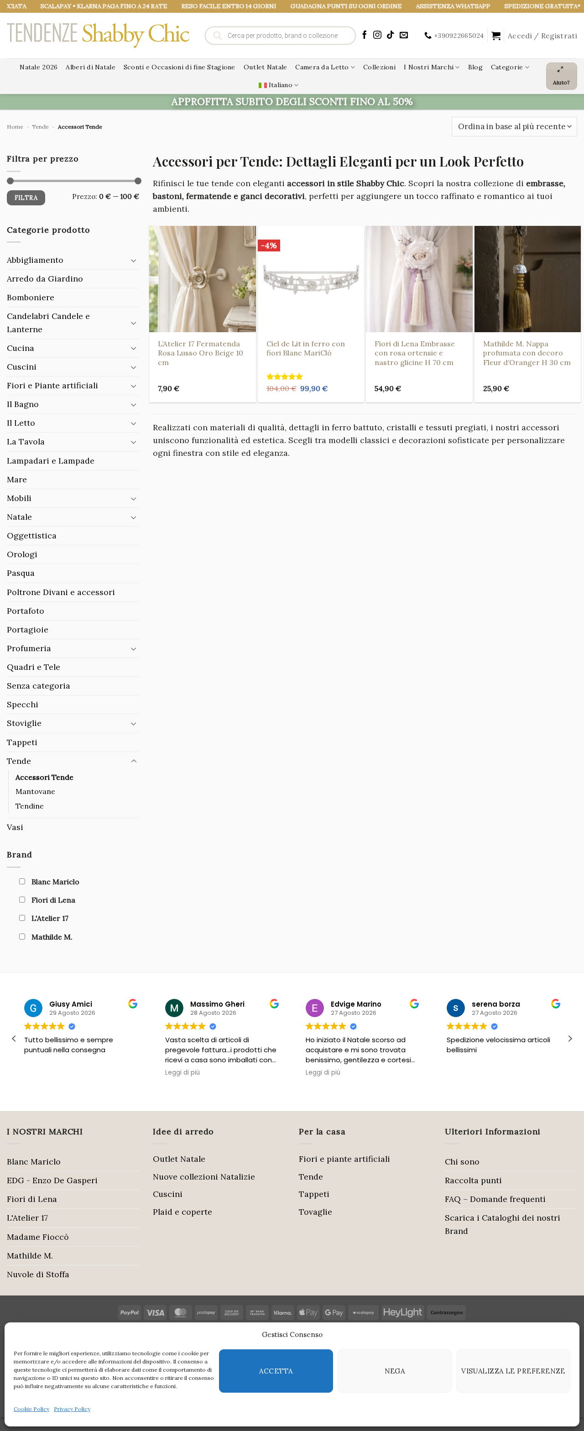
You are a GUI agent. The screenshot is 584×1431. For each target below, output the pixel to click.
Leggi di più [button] (182, 1073)
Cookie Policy (31, 1408)
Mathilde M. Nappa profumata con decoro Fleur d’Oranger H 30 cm (527, 353)
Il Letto (21, 423)
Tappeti (22, 742)
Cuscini (21, 366)
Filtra (26, 198)
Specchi (22, 704)
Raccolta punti (473, 1180)
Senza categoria (38, 685)
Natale (19, 517)
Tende (40, 126)
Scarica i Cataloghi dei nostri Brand (502, 1224)
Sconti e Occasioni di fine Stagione (179, 67)
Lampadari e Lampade (50, 460)
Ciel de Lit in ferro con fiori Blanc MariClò (305, 348)
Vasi (15, 827)
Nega (395, 1371)
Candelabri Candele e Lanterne (48, 322)
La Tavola (26, 441)
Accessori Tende (44, 777)
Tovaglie (315, 1211)
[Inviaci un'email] (404, 35)
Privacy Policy (72, 1408)
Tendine (30, 805)
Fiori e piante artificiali (344, 1159)
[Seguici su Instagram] (377, 35)
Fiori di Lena (32, 1199)
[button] (496, 36)
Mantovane (35, 791)
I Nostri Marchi (429, 67)
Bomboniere (30, 297)
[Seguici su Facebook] (364, 35)
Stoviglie (24, 723)
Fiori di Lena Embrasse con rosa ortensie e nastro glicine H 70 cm (415, 353)
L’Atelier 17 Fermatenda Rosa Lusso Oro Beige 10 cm (200, 353)
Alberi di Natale (90, 67)
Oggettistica (32, 535)
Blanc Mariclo (34, 1161)
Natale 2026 (38, 67)
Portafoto (25, 611)
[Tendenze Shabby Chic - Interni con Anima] (98, 35)
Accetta (275, 1371)
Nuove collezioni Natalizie (204, 1176)
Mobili (19, 498)
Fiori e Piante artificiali (52, 385)
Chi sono (462, 1161)
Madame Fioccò (38, 1237)
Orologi (22, 554)
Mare (17, 479)
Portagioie (27, 629)
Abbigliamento (35, 260)
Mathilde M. (30, 1255)
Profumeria (29, 648)
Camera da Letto (322, 67)
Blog (475, 67)
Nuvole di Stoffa (38, 1274)
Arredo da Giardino (45, 278)
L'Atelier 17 (27, 1217)
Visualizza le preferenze (513, 1371)
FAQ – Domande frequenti (495, 1199)
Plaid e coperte (182, 1211)
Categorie (507, 67)
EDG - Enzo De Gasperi (52, 1180)
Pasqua (21, 573)
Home (15, 126)
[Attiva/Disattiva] (133, 260)
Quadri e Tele (33, 667)
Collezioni (379, 67)
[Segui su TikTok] (390, 35)
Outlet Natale (265, 67)
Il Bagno (23, 404)
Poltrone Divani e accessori (61, 592)
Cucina (20, 348)
